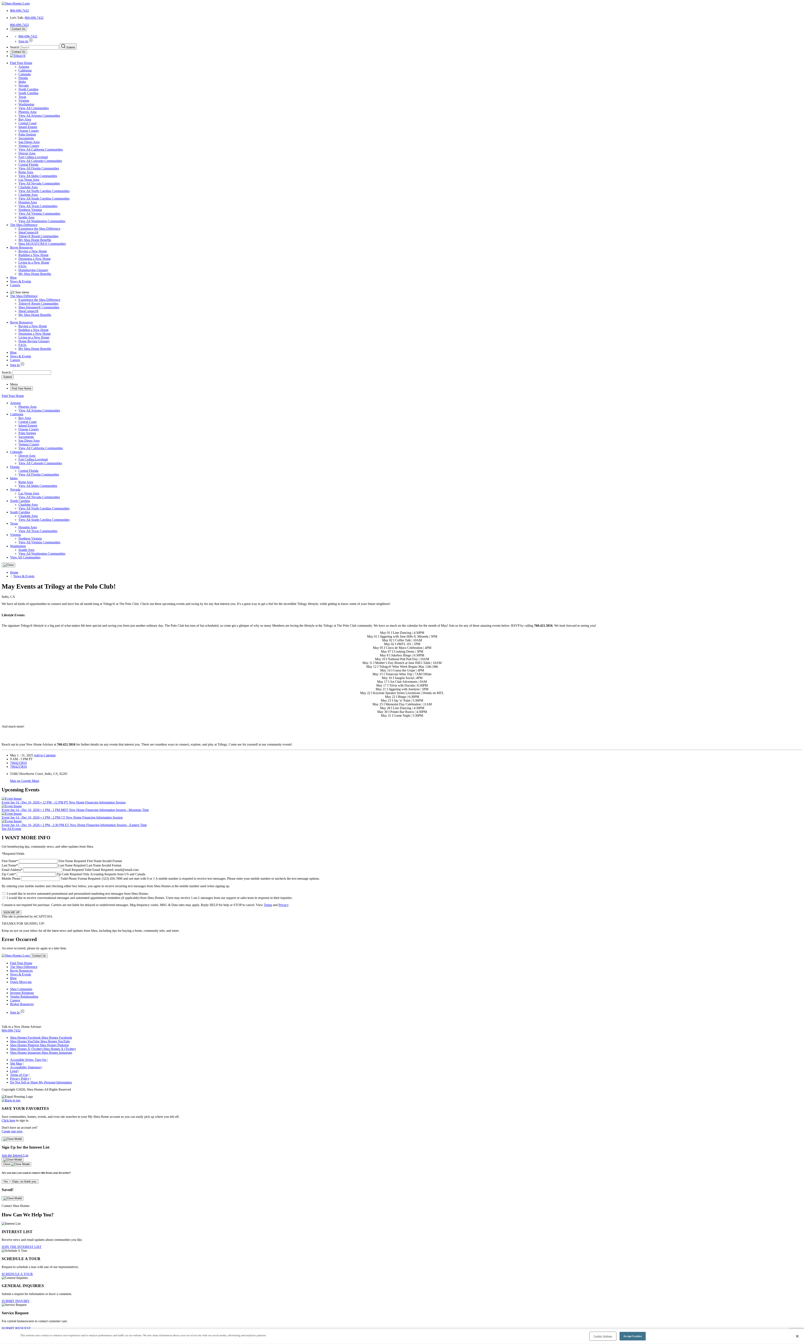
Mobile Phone (161, 878)
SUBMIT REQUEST (16, 1328)
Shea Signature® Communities (38, 307)
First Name (62, 861)
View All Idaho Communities (37, 176)
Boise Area (25, 172)
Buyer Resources (21, 247)
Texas (22, 97)
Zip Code (73, 874)
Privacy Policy (19, 1078)
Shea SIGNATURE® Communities (42, 243)
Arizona (23, 66)
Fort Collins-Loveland (33, 157)
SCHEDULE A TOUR (17, 1274)
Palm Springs (27, 134)
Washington (26, 104)
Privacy (283, 905)
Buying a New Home (32, 251)
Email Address (70, 870)
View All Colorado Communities (40, 161)
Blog (13, 277)
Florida (23, 78)
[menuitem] (410, 229)
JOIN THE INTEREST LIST (21, 1247)
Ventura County (28, 146)
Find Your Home (21, 63)
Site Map (16, 1063)
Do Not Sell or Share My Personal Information (41, 1082)
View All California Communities (40, 149)
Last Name (61, 865)
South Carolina (28, 93)
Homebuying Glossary (33, 270)
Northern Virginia (30, 210)
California (25, 70)
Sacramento (26, 138)
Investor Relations (22, 993)
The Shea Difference (23, 225)
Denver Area (26, 153)
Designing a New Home (34, 259)
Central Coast (27, 123)
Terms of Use (19, 1075)
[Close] (8, 565)
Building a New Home (33, 255)
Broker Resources (22, 1004)
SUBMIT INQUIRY (16, 1301)
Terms (268, 905)
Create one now (12, 1131)
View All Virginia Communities (39, 213)
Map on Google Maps (24, 781)
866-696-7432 (19, 10)
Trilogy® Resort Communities (38, 236)
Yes (5, 1181)
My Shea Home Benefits (34, 240)
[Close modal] (12, 1139)
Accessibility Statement (25, 1067)
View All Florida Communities (38, 168)
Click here (8, 1120)
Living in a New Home (33, 262)
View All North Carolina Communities (44, 191)
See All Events (11, 829)
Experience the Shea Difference (39, 228)
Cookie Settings (603, 1336)
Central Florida (28, 164)
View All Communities (33, 108)
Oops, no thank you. (24, 1181)
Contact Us (18, 29)
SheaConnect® (28, 232)
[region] (402, 1336)
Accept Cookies (632, 1336)
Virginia (23, 100)
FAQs (22, 266)
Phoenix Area (27, 112)
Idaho (22, 81)
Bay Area (24, 119)
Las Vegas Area (28, 179)
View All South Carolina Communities (44, 198)
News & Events (20, 281)
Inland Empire (27, 127)
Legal (14, 1071)
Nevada (23, 85)
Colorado (24, 74)
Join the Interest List (15, 1155)
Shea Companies (21, 989)
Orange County (28, 130)
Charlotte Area (28, 187)
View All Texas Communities (37, 206)
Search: (7, 372)
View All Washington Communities (41, 221)
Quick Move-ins (21, 982)
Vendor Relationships (24, 996)
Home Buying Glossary (34, 341)
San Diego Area (29, 142)
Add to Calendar (45, 755)
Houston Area (27, 202)
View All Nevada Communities (39, 183)
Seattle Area (26, 217)
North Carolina (28, 89)
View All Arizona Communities (39, 115)
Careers (15, 285)
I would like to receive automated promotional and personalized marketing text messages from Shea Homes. (78, 893)
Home (14, 572)
